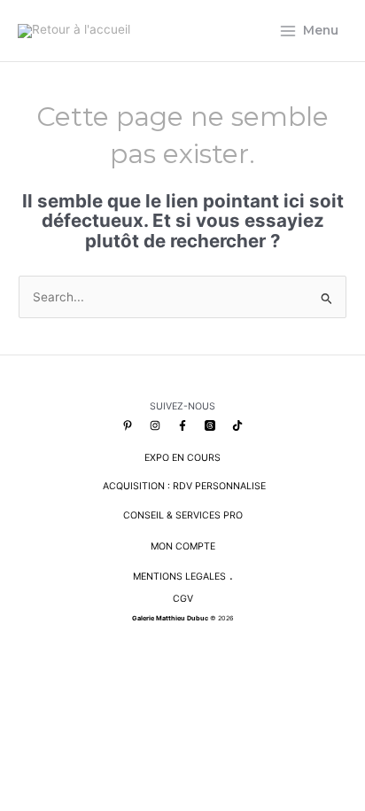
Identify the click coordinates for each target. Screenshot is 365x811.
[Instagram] (155, 425)
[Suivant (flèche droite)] (59, 716)
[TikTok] (237, 425)
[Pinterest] (127, 425)
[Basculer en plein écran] (59, 692)
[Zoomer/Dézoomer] (18, 692)
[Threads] (210, 425)
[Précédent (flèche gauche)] (18, 716)
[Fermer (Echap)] (140, 692)
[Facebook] (182, 425)
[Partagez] (100, 692)
